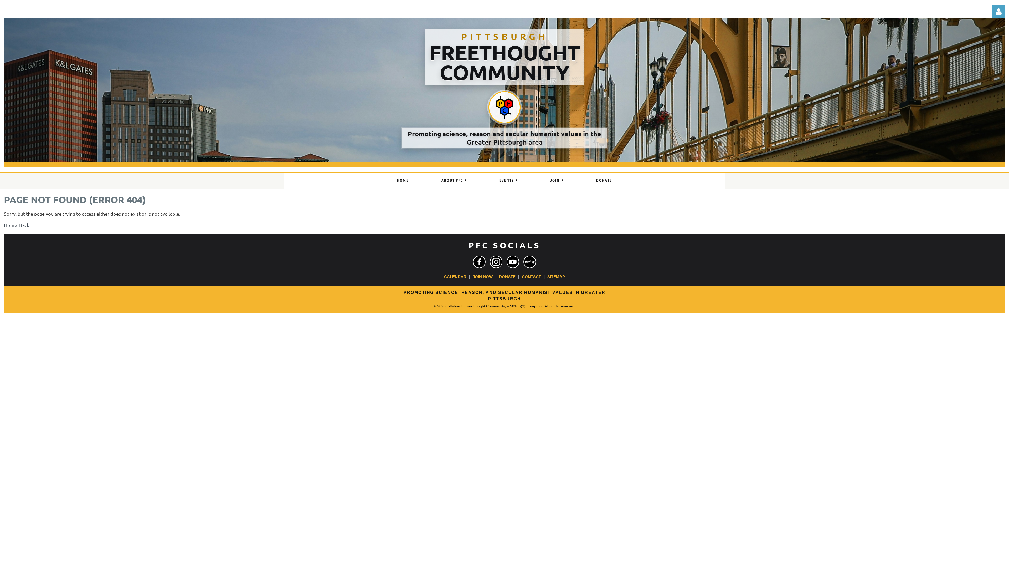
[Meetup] (529, 262)
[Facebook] (479, 262)
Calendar (455, 277)
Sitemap (556, 277)
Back (24, 225)
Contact (531, 277)
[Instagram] (496, 262)
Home (10, 225)
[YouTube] (513, 262)
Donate (507, 277)
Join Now (483, 277)
